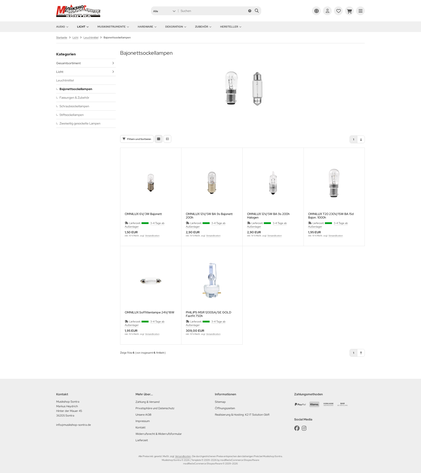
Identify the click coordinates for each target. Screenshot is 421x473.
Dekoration (174, 26)
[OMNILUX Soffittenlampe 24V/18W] (151, 281)
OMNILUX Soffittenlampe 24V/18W (149, 312)
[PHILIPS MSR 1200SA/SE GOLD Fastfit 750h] (212, 281)
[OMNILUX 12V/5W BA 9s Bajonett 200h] (212, 183)
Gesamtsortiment (68, 63)
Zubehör (201, 26)
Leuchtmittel (65, 80)
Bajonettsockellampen (76, 89)
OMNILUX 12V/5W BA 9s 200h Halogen (268, 215)
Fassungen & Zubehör (74, 98)
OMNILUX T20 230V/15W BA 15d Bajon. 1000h (331, 215)
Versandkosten (152, 235)
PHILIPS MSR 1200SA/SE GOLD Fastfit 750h (208, 314)
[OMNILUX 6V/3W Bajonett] (151, 183)
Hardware (145, 26)
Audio (60, 26)
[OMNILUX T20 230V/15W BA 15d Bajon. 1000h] (334, 183)
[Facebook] (297, 428)
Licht (81, 26)
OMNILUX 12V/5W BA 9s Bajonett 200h (209, 215)
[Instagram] (304, 428)
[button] (164, 11)
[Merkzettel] (338, 10)
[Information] (249, 10)
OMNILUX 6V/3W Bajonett (143, 214)
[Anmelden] (327, 10)
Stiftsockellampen (72, 115)
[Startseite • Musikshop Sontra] (78, 16)
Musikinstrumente (111, 26)
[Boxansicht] (158, 139)
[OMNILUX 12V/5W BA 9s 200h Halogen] (273, 183)
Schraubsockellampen (74, 106)
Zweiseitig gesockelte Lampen (80, 123)
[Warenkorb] (349, 10)
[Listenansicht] (167, 139)
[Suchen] (256, 11)
